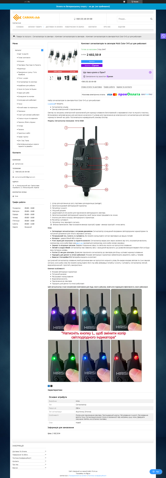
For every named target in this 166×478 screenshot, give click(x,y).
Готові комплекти (24, 58)
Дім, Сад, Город (23, 140)
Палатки (21, 129)
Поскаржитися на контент (78, 475)
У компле (51, 104)
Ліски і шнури (23, 78)
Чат (157, 472)
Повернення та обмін (74, 27)
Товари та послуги (24, 37)
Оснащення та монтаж (26, 96)
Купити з (88, 65)
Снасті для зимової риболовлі (28, 115)
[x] (51, 386)
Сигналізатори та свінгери (43, 37)
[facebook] (49, 386)
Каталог (18, 50)
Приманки (21, 111)
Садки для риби (23, 93)
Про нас (107, 27)
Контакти (92, 27)
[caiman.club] (26, 17)
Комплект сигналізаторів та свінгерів (69, 37)
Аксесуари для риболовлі (27, 100)
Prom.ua (94, 471)
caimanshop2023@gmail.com (25, 177)
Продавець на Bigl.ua (83, 473)
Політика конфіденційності (22, 458)
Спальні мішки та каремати (28, 118)
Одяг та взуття (23, 54)
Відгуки (121, 27)
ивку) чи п (80, 243)
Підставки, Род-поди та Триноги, (29, 65)
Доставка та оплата (54, 27)
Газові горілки (23, 137)
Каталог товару (35, 27)
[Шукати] (151, 19)
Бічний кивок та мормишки (27, 107)
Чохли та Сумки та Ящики (27, 89)
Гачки (20, 104)
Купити (92, 61)
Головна (19, 27)
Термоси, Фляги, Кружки (26, 122)
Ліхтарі (20, 126)
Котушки (21, 61)
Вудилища (21, 69)
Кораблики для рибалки (26, 85)
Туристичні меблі (24, 133)
